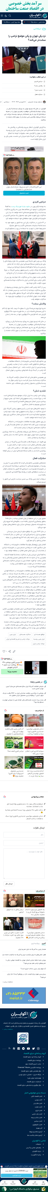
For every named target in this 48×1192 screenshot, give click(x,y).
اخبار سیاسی (38, 1121)
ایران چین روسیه (39, 639)
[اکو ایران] (38, 16)
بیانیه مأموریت (36, 1155)
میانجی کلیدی (38, 81)
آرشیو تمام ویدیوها (35, 1132)
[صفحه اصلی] (24, 1181)
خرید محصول (24, 193)
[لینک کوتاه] (14, 651)
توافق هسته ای (39, 634)
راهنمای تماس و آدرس (33, 1148)
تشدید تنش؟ (38, 90)
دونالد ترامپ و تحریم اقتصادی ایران (18, 639)
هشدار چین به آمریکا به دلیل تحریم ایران (32, 949)
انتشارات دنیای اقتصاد (34, 1082)
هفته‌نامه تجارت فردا (34, 1078)
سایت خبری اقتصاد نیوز (33, 1064)
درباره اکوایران (36, 1151)
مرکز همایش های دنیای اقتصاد (31, 1071)
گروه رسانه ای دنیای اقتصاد (32, 1057)
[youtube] (28, 1049)
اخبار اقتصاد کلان (36, 1096)
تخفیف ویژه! (12, 672)
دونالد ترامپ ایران (39, 644)
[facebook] (19, 1049)
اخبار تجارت (38, 1107)
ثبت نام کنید (17, 1175)
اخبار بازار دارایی (37, 1114)
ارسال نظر (9, 884)
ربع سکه (15, 22)
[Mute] (29, 672)
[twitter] (33, 1049)
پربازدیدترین (35, 943)
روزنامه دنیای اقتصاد (34, 1060)
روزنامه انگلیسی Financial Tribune (29, 1067)
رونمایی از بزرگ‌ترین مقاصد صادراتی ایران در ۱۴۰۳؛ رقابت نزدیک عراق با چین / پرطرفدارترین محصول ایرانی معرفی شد (23, 694)
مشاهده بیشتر (8, 982)
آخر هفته (39, 1128)
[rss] (9, 1049)
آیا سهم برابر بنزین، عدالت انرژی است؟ (33, 969)
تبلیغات (38, 1144)
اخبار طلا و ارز (37, 1103)
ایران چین (12, 634)
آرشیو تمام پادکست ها (34, 1135)
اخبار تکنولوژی (37, 1125)
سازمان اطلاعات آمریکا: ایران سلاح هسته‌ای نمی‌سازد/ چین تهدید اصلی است (25, 687)
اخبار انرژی (38, 1110)
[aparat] (14, 1049)
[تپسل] (4, 155)
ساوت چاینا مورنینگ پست (20, 206)
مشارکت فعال (38, 94)
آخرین (44, 943)
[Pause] (26, 672)
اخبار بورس (38, 1100)
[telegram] (23, 1049)
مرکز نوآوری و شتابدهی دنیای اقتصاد (29, 1085)
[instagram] (38, 1049)
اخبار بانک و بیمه (36, 1118)
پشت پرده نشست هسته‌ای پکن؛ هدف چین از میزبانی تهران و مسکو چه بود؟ (23, 701)
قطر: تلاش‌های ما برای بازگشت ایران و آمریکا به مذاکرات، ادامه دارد (24, 955)
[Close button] (46, 1166)
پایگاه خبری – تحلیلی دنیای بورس (30, 1075)
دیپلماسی (37, 28)
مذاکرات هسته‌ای (25, 634)
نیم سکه (38, 22)
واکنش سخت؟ (38, 86)
